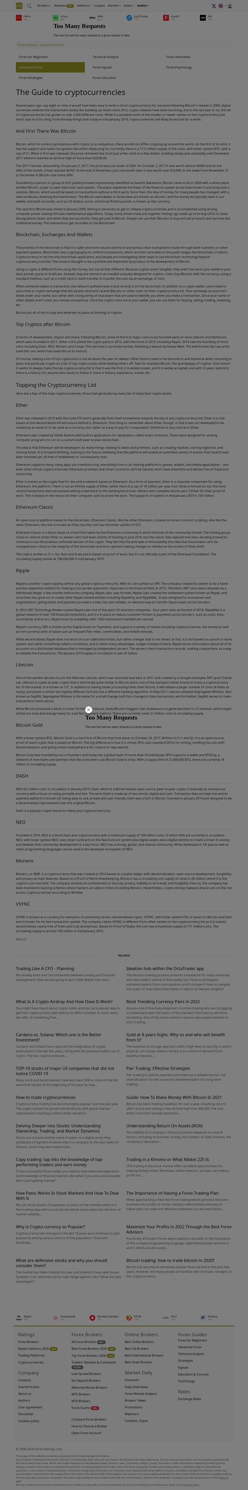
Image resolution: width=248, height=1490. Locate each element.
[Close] (88, 710)
